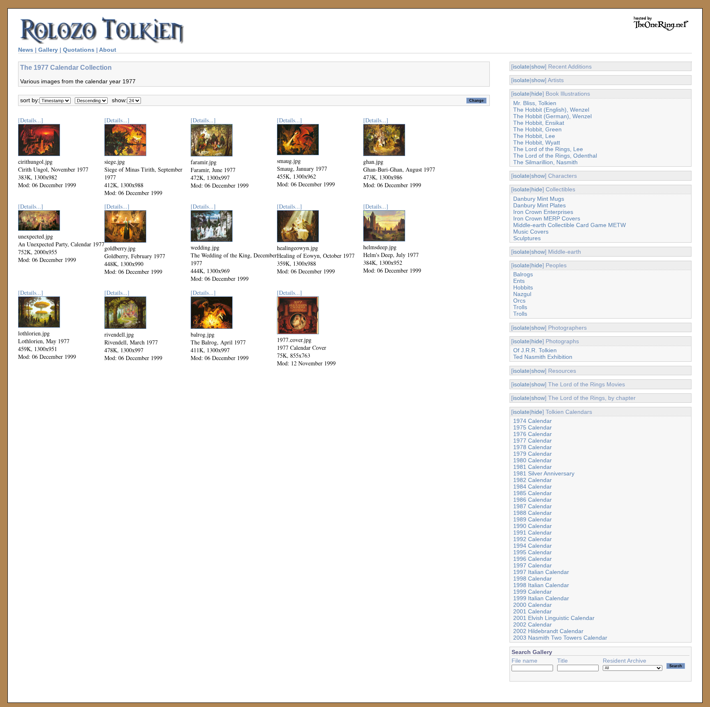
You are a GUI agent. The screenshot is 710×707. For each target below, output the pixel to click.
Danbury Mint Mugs (538, 198)
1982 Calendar (532, 480)
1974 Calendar (532, 421)
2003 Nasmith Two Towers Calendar (560, 637)
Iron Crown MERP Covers (546, 218)
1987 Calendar (532, 506)
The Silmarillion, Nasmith (545, 162)
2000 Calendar (532, 604)
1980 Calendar (532, 460)
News (25, 49)
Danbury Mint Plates (539, 205)
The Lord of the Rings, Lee (548, 149)
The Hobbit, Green (537, 129)
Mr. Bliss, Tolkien (534, 103)
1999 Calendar (532, 591)
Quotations (79, 49)
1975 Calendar (532, 427)
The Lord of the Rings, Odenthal (555, 155)
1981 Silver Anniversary (543, 473)
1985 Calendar (532, 493)
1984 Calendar (532, 486)
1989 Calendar (532, 519)
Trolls (520, 307)
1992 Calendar (532, 539)
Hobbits (523, 287)
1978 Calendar (532, 447)
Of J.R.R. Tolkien (535, 350)
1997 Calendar (532, 565)
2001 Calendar (532, 611)
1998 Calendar (532, 578)
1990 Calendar (532, 526)
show (538, 66)
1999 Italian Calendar (541, 598)
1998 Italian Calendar (541, 585)
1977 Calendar (532, 440)
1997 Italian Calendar (541, 572)
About (107, 49)
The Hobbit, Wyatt (536, 142)
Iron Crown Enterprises (543, 212)
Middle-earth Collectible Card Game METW (569, 225)
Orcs (519, 300)
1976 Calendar (532, 434)
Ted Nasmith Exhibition (542, 357)
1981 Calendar (532, 467)
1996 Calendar (532, 559)
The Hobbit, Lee (534, 136)
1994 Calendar (532, 545)
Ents (519, 281)
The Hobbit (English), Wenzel (551, 109)
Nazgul (522, 294)
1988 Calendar (532, 513)
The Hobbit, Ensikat (538, 122)
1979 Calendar (532, 453)
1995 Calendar (532, 552)
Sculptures (527, 238)
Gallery (48, 49)
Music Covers (531, 231)
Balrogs (523, 274)
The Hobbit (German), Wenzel (552, 116)
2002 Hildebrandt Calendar (548, 631)
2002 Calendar (532, 624)
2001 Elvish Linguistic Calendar (554, 618)
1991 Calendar (532, 532)
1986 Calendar (532, 499)
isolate (521, 66)
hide (536, 93)
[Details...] (30, 120)
